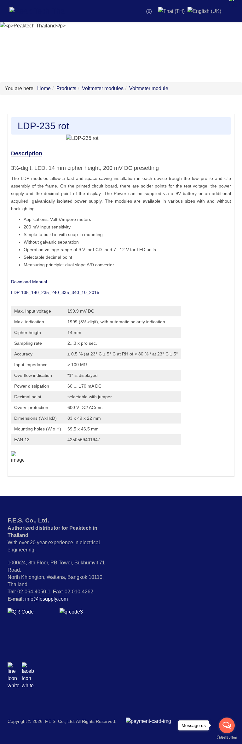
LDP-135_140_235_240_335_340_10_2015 (55, 292)
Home (44, 88)
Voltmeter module (148, 88)
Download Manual (29, 281)
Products (66, 88)
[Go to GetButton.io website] (227, 737)
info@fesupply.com (46, 599)
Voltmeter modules (103, 88)
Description (26, 153)
